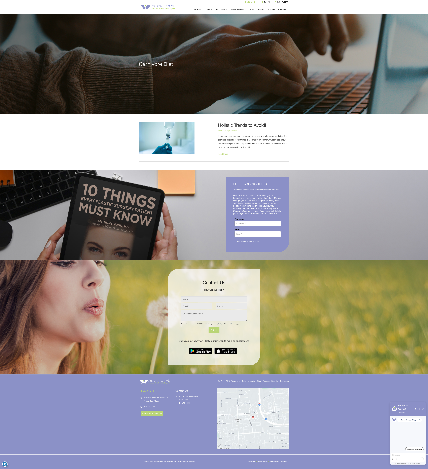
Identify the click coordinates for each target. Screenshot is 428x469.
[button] (202, 9)
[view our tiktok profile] (257, 2)
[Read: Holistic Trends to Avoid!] (166, 138)
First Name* (239, 219)
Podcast (266, 381)
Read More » (223, 154)
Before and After (248, 381)
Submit (214, 330)
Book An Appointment (152, 413)
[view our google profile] (254, 2)
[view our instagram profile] (251, 2)
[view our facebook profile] (245, 2)
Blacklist (274, 381)
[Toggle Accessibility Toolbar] (5, 464)
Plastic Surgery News (227, 130)
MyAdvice (192, 461)
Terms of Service (230, 324)
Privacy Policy (217, 324)
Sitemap (284, 461)
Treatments (235, 381)
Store (259, 381)
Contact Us (284, 381)
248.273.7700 (282, 2)
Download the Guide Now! (247, 241)
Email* (237, 229)
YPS (228, 381)
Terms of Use (274, 461)
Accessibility (251, 461)
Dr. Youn (221, 381)
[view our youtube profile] (248, 2)
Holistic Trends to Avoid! (242, 125)
